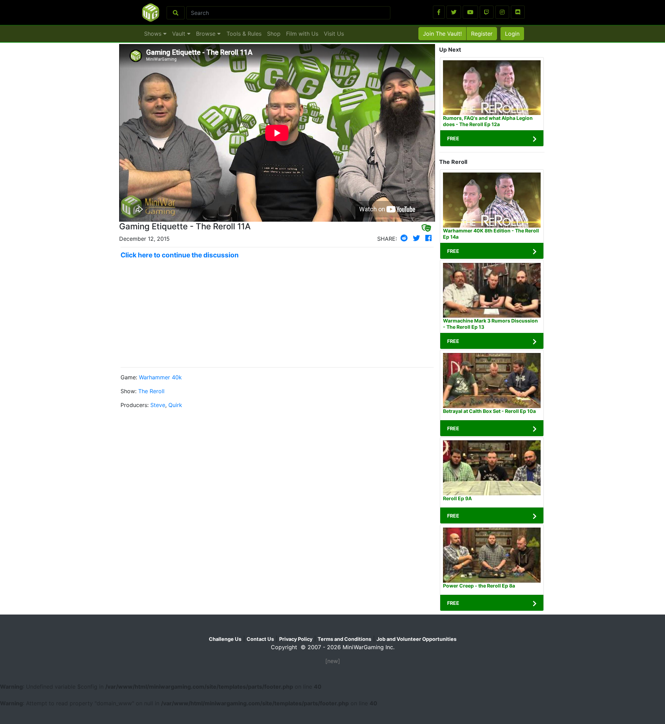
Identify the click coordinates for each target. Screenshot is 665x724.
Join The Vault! (442, 33)
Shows (153, 33)
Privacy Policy (295, 639)
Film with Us (302, 33)
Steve (157, 404)
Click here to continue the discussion (180, 255)
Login (512, 33)
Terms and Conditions (344, 639)
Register (482, 33)
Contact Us (260, 639)
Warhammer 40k (160, 377)
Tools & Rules (244, 33)
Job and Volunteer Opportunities (416, 639)
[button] (439, 12)
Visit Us (334, 33)
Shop (274, 33)
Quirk (175, 404)
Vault (179, 33)
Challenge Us (225, 639)
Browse (206, 33)
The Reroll (151, 391)
